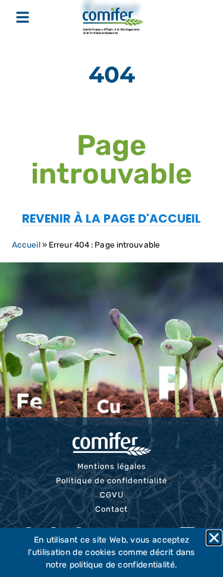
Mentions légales (111, 466)
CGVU (112, 494)
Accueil (26, 244)
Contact (111, 509)
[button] (214, 537)
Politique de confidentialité (111, 480)
